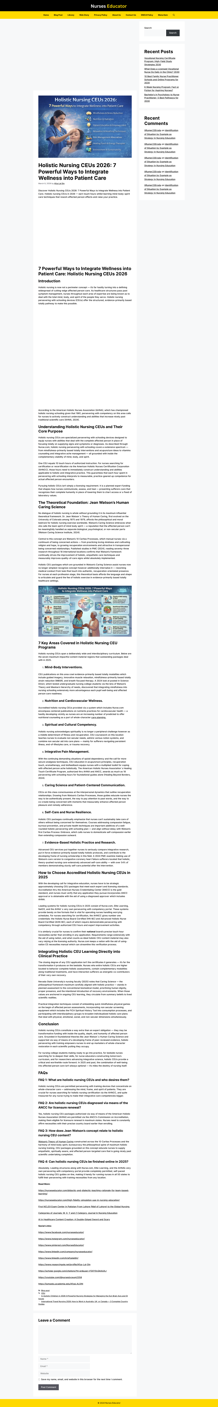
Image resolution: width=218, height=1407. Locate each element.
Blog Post (58, 15)
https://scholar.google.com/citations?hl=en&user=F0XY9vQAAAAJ (72, 1271)
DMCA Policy (147, 15)
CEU (43, 1293)
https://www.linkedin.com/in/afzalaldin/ (58, 1258)
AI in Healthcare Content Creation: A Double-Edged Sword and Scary (74, 1219)
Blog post (45, 1290)
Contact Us (131, 15)
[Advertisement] (85, 55)
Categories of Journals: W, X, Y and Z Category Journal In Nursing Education (77, 1213)
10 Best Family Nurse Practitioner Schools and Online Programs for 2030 (161, 79)
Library (71, 15)
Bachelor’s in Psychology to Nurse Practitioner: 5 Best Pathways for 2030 (161, 97)
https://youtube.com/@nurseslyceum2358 (60, 1277)
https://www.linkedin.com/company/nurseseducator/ (65, 1251)
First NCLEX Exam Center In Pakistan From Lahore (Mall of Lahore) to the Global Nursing (84, 1206)
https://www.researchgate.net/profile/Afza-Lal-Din (64, 1264)
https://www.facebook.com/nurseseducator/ (61, 1232)
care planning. (98, 717)
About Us (116, 15)
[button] (173, 15)
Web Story (84, 15)
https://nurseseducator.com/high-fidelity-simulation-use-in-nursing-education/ (79, 1200)
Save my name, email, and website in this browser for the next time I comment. (81, 1379)
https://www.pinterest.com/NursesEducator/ (61, 1245)
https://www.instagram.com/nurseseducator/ (61, 1239)
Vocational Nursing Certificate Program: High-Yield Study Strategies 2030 (159, 61)
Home (46, 15)
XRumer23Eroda (152, 130)
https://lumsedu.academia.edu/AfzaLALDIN (60, 1284)
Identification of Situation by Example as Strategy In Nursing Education (161, 134)
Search (148, 28)
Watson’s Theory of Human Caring (56, 1141)
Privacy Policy (100, 15)
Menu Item (163, 15)
